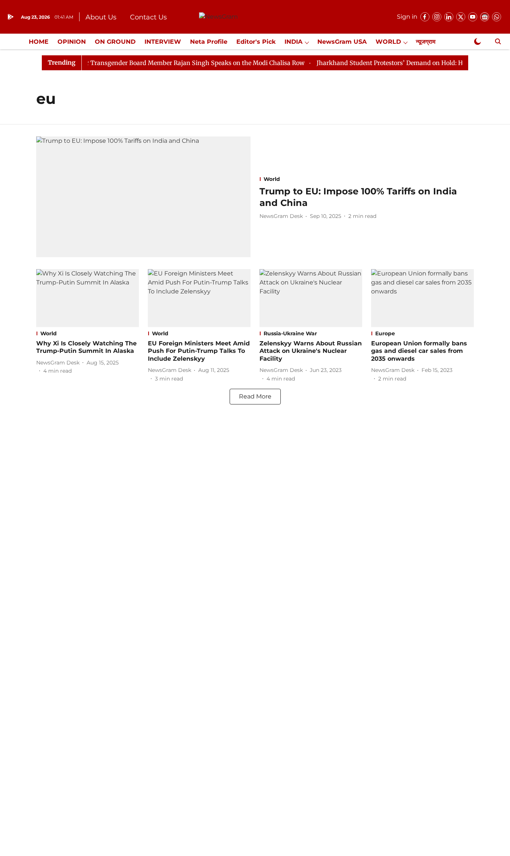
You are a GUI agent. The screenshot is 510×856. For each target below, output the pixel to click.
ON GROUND (115, 41)
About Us (100, 17)
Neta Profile (208, 41)
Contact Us (148, 17)
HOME (39, 41)
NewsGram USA (342, 41)
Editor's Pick (256, 41)
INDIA (293, 41)
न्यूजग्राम (425, 41)
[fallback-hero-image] (143, 196)
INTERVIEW (162, 41)
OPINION (71, 41)
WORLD (388, 41)
